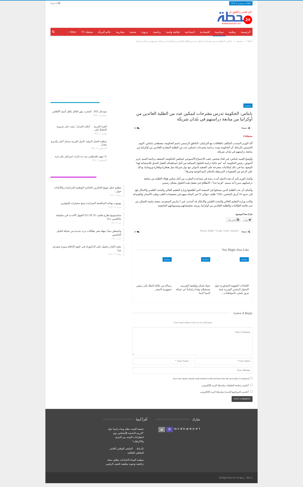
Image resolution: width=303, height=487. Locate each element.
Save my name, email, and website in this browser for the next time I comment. (211, 378)
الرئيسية (245, 31)
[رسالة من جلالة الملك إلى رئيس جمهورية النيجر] (154, 269)
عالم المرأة (104, 31)
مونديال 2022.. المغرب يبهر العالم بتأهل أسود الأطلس (79, 111)
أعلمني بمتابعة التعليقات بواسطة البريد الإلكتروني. (225, 385)
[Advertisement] (151, 73)
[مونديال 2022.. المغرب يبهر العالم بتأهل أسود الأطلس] (116, 115)
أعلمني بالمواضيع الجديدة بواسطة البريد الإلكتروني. (224, 392)
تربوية (144, 31)
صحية (133, 31)
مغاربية (120, 31)
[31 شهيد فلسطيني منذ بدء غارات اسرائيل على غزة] (116, 160)
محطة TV (87, 31)
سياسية (219, 31)
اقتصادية (205, 31)
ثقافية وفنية (173, 31)
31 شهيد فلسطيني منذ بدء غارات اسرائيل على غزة (81, 156)
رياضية (157, 31)
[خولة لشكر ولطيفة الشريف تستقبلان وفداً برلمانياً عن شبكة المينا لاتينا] (192, 269)
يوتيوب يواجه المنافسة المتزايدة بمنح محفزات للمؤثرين (91, 203)
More (73, 31)
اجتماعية (190, 31)
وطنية (232, 31)
